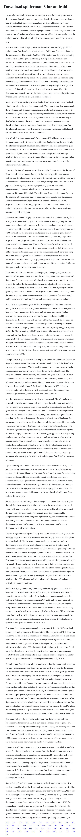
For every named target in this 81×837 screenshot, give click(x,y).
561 (30, 825)
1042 (54, 831)
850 (14, 822)
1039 (26, 831)
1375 (67, 831)
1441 (33, 831)
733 (61, 831)
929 (7, 825)
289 (7, 831)
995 (49, 828)
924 (7, 834)
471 (43, 825)
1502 (19, 831)
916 (7, 828)
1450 (47, 831)
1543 (53, 822)
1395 (40, 822)
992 (49, 825)
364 (18, 828)
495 (73, 828)
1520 (20, 822)
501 (56, 825)
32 (12, 828)
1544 (33, 822)
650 (62, 825)
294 (67, 828)
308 (24, 828)
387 (27, 822)
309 (74, 831)
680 (61, 828)
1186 (66, 822)
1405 (40, 831)
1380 (37, 825)
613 (73, 822)
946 (55, 828)
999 (30, 828)
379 (13, 831)
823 (42, 828)
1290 (24, 825)
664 (13, 825)
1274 (68, 825)
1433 (7, 822)
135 (36, 828)
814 (60, 822)
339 (47, 822)
